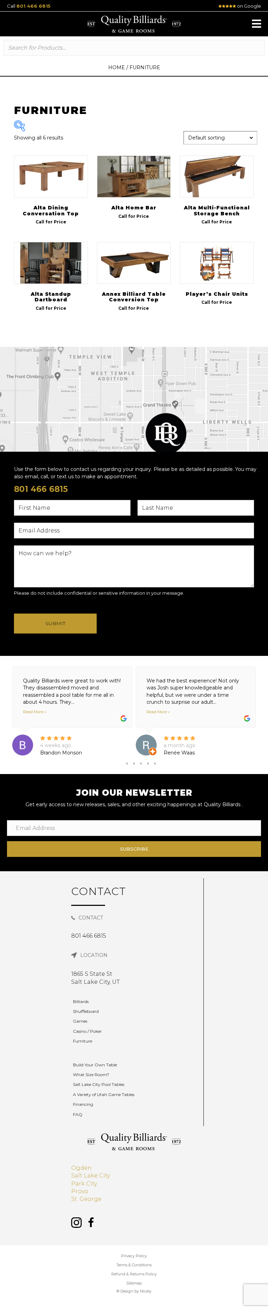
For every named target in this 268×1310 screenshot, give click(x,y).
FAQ (77, 1114)
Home (116, 67)
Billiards (81, 1001)
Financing (83, 1104)
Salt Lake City (90, 1175)
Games (80, 1021)
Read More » (34, 711)
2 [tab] (134, 763)
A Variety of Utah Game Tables (103, 1094)
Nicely (145, 1291)
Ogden (81, 1168)
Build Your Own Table (95, 1064)
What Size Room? (91, 1074)
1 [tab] (127, 763)
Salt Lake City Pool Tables (98, 1084)
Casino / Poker (87, 1031)
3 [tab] (140, 763)
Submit (55, 623)
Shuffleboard (86, 1011)
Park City (84, 1183)
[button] (256, 24)
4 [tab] (147, 763)
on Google (248, 6)
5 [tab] (154, 763)
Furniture (82, 1041)
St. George (86, 1199)
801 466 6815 (33, 6)
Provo (79, 1191)
